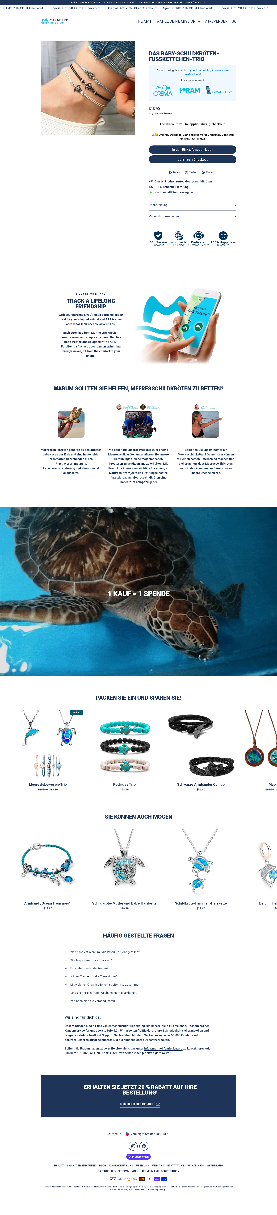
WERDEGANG (215, 1165)
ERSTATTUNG (175, 1165)
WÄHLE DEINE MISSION (176, 21)
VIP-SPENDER (216, 21)
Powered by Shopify (156, 1190)
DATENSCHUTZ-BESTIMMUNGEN (118, 1171)
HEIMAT (145, 21)
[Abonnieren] (157, 1104)
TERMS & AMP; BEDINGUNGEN (160, 1171)
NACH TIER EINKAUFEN (81, 1165)
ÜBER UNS (142, 1165)
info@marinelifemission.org (163, 1048)
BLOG (102, 1165)
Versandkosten (163, 113)
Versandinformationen (164, 216)
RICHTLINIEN (195, 1165)
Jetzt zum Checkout (192, 159)
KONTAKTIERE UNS (121, 1165)
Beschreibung (158, 205)
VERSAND (158, 1165)
